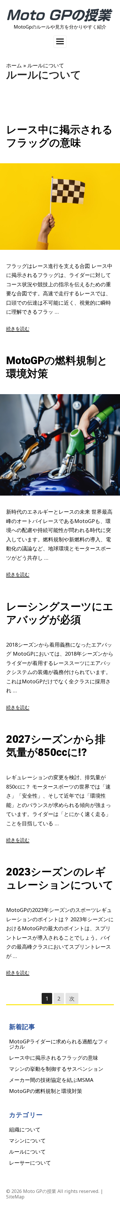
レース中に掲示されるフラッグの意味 (53, 1057)
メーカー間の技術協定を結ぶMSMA (51, 1079)
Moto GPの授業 (39, 1191)
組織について (24, 1129)
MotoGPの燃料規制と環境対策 (45, 1090)
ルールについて (27, 1151)
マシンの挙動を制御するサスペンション (56, 1068)
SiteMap (15, 1197)
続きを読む (17, 328)
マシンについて (27, 1140)
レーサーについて (30, 1162)
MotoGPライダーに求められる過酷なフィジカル (58, 1044)
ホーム (14, 65)
